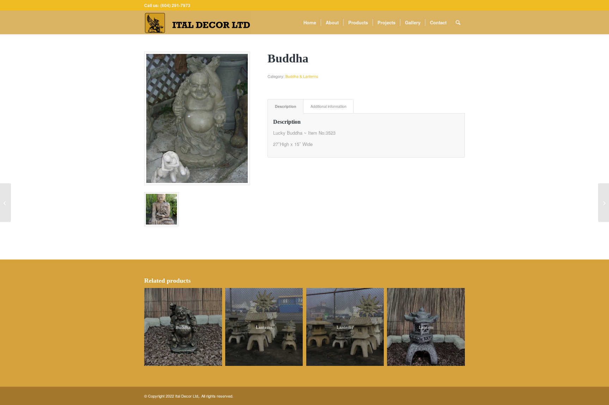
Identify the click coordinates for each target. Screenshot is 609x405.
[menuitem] (310, 22)
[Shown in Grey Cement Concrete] (197, 118)
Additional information (328, 106)
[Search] (458, 22)
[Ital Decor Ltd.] (197, 22)
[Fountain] (5, 202)
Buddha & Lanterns (301, 76)
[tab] (285, 106)
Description (285, 106)
